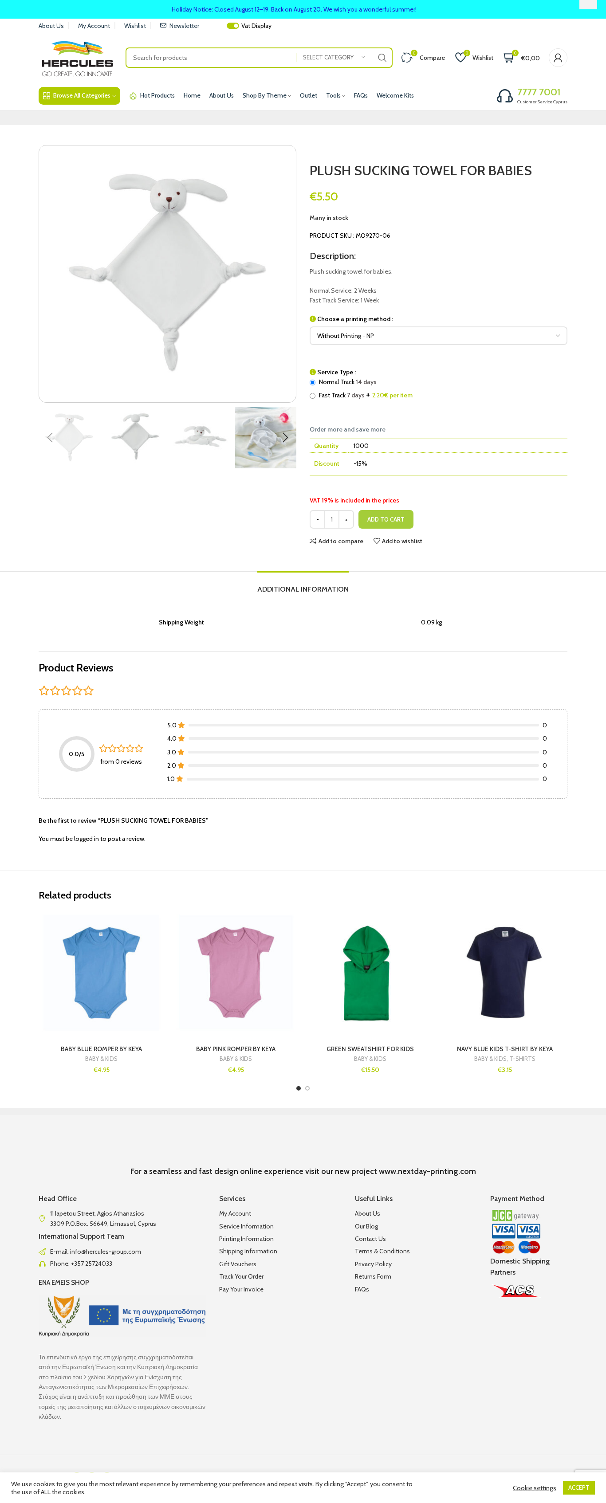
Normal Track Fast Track (365, 388)
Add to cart (386, 519)
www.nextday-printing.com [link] (427, 1171)
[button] (50, 438)
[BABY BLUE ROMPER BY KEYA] (101, 974)
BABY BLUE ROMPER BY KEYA (101, 1049)
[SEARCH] (382, 57)
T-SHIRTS (522, 1059)
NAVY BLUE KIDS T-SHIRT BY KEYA (505, 1049)
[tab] (303, 584)
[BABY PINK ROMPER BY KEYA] (236, 974)
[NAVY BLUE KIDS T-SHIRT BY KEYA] (504, 974)
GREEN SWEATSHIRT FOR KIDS (370, 1049)
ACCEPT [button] (579, 1487)
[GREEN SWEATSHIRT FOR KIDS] (370, 974)
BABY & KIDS (101, 1059)
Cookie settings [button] (534, 1488)
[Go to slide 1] (298, 1088)
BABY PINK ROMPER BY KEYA (235, 1049)
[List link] (122, 1251)
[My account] (558, 58)
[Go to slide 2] (307, 1088)
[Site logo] (78, 57)
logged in (86, 839)
